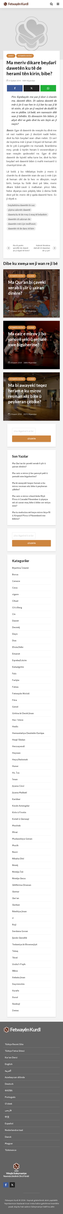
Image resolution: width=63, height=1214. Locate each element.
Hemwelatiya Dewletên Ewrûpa (28, 733)
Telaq (15, 951)
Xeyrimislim (18, 984)
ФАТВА (8, 1090)
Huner (31, 276)
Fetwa (15, 686)
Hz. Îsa (15, 772)
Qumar (15, 891)
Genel (15, 706)
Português (10, 1097)
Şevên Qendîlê (19, 937)
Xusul (15, 997)
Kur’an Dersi (11, 1057)
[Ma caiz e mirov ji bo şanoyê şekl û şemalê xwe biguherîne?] (31, 344)
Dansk (8, 1136)
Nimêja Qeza (19, 878)
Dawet (11, 56)
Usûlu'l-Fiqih (19, 964)
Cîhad (15, 600)
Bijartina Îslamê (20, 567)
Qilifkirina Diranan (21, 885)
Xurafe (15, 990)
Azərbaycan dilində (15, 1077)
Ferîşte (15, 680)
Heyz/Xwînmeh (20, 759)
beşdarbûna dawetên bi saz (21, 205)
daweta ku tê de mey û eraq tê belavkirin (27, 214)
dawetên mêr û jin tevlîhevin (22, 223)
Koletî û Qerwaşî (20, 818)
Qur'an (15, 898)
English (8, 1064)
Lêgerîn (31, 438)
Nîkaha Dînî (18, 858)
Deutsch (9, 1083)
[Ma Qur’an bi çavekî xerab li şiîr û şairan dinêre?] (31, 293)
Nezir (15, 852)
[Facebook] (5, 1184)
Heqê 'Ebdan (18, 739)
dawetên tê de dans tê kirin (21, 228)
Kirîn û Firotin (19, 812)
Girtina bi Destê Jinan (23, 713)
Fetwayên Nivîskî (25, 56)
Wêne (15, 970)
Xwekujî (16, 1003)
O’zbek (8, 1103)
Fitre (14, 700)
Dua (14, 640)
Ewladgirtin (18, 666)
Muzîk (15, 845)
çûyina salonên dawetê (19, 209)
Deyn (15, 633)
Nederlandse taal (14, 1130)
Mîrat (15, 832)
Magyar (9, 1143)
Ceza (14, 587)
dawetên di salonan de (19, 219)
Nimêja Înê (17, 871)
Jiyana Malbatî (19, 792)
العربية (8, 1070)
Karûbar (16, 799)
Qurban (16, 904)
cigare (15, 594)
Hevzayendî (18, 746)
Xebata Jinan (18, 977)
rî (13, 918)
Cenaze (16, 581)
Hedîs (15, 726)
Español (9, 1123)
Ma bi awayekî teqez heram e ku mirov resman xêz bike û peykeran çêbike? (29, 486)
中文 (7, 1116)
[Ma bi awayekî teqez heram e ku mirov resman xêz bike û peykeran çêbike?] (31, 396)
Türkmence (10, 1150)
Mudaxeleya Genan (22, 838)
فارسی (8, 1110)
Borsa (15, 574)
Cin (14, 614)
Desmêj (16, 627)
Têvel (15, 957)
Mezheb (16, 825)
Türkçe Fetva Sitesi (15, 1050)
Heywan (16, 752)
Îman (15, 779)
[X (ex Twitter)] (12, 1184)
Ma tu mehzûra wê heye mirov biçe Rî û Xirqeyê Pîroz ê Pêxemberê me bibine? (31, 515)
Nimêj (15, 865)
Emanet (16, 653)
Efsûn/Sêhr (17, 647)
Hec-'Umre (17, 719)
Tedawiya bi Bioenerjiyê (24, 944)
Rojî (14, 924)
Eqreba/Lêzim (19, 660)
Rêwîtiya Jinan (19, 911)
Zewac (15, 1010)
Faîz (14, 673)
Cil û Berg (17, 607)
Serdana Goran (20, 931)
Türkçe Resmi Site (14, 1044)
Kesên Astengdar (21, 805)
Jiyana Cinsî (18, 785)
